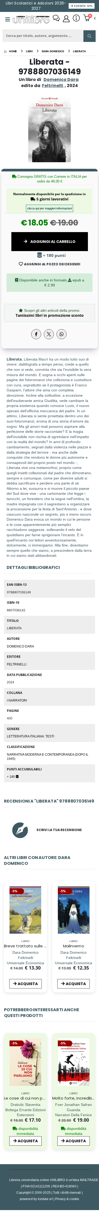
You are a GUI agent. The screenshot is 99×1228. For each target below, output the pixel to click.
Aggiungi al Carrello (53, 241)
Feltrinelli (16, 664)
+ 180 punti (54, 255)
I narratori (17, 700)
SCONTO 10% (82, 6)
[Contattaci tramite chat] (56, 19)
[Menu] (7, 19)
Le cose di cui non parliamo (31, 1098)
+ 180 (11, 776)
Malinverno (73, 946)
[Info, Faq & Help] (76, 19)
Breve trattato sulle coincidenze (36, 946)
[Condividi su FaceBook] (36, 334)
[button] (89, 18)
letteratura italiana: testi (30, 736)
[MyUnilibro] (66, 19)
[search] (89, 36)
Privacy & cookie (67, 1199)
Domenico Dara (61, 79)
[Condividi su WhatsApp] (61, 334)
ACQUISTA (28, 983)
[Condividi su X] (49, 334)
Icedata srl (45, 1199)
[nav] (6, 918)
